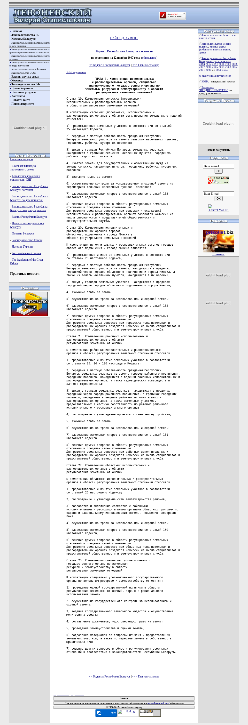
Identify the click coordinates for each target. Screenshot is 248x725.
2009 (228, 64)
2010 (222, 64)
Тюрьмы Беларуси (23, 233)
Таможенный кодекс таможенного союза (23, 167)
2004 (222, 66)
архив (202, 52)
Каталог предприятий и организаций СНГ (25, 177)
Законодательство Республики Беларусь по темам (29, 188)
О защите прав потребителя (215, 75)
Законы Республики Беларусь (29, 216)
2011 (215, 64)
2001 (202, 69)
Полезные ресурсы (23, 92)
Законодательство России (27, 240)
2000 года (222, 69)
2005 (215, 66)
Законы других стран (25, 76)
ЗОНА (205, 81)
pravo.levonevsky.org (158, 703)
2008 (235, 64)
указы (222, 46)
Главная (17, 31)
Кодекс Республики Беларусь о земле (124, 51)
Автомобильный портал (26, 253)
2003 (228, 66)
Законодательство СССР (23, 73)
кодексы (203, 46)
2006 (208, 66)
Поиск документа (22, 103)
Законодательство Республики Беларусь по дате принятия (29, 198)
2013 (202, 64)
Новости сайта (20, 100)
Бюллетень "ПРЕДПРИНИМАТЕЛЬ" (213, 89)
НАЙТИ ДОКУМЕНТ (124, 38)
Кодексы (17, 80)
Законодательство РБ (25, 35)
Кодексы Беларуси (23, 38)
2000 (208, 69)
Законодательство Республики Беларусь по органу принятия (29, 208)
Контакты (18, 96)
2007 (202, 66)
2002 (235, 66)
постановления (221, 49)
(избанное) (205, 49)
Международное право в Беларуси (28, 69)
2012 (208, 64)
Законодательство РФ (25, 84)
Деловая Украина (22, 246)
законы (213, 46)
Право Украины (22, 88)
